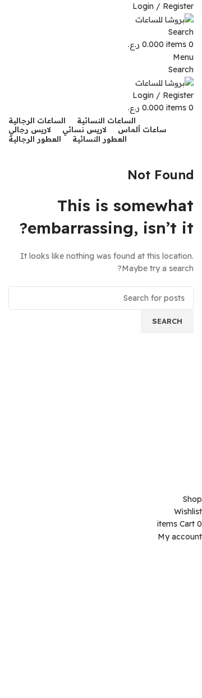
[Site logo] (164, 18)
